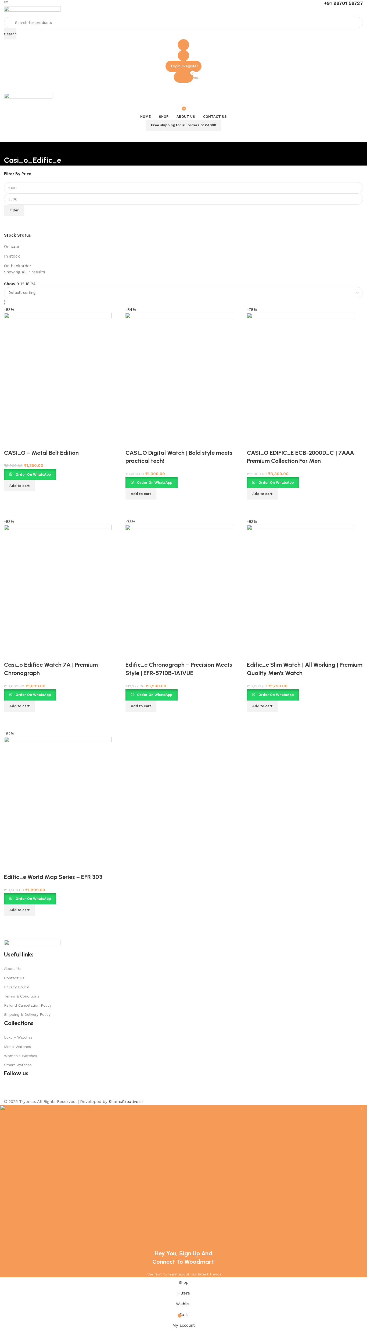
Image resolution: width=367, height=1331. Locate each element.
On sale (11, 246)
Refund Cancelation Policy (28, 1005)
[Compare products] (183, 44)
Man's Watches (17, 1046)
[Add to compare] (10, 922)
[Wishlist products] (183, 55)
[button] (19, 910)
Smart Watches (18, 1065)
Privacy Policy (16, 987)
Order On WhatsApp (33, 899)
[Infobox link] (183, 3)
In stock (12, 256)
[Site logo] (32, 11)
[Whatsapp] (55, 1090)
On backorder (17, 265)
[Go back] (10, 148)
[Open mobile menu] (183, 87)
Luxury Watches (18, 1037)
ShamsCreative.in (126, 1101)
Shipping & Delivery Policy (27, 1014)
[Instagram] (40, 1090)
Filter (14, 210)
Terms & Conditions (21, 996)
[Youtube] (25, 1090)
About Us (12, 968)
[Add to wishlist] (10, 866)
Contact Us (14, 978)
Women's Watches (20, 1056)
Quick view (25, 922)
